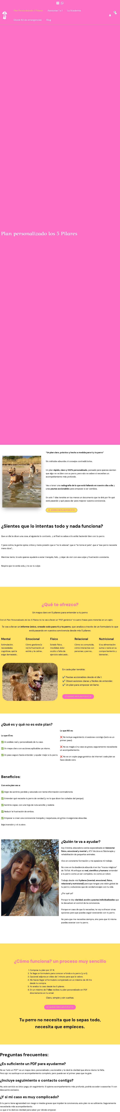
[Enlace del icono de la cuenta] (110, 15)
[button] (61, 510)
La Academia (74, 10)
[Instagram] (57, 3)
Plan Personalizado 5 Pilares (28, 10)
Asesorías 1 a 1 (55, 10)
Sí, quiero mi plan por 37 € (78, 696)
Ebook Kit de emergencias (28, 19)
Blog (48, 19)
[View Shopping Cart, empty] (115, 15)
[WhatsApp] (62, 3)
